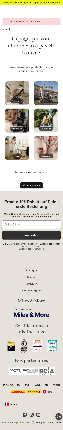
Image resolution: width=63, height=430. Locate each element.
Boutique (31, 270)
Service (31, 277)
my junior (31, 283)
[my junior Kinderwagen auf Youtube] (38, 414)
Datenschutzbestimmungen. (31, 249)
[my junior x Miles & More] (31, 312)
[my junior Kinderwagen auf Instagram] (32, 414)
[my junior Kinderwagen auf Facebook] (25, 414)
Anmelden (31, 235)
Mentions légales (32, 290)
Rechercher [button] (33, 185)
